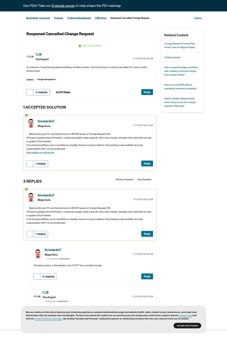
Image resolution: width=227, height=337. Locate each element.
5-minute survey (63, 6)
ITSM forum (100, 18)
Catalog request (172, 57)
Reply (147, 92)
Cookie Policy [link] (185, 315)
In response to (58, 259)
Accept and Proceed (187, 325)
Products (58, 18)
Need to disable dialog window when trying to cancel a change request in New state (179, 102)
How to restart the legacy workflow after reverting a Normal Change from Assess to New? (181, 71)
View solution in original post (40, 152)
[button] (30, 92)
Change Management (46, 79)
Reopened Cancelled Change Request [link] (130, 18)
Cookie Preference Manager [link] (48, 318)
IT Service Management (79, 18)
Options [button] (198, 18)
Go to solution (92, 45)
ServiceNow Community (38, 18)
